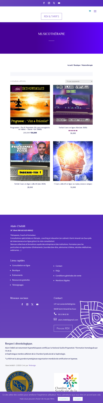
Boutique (77, 65)
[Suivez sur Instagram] (49, 3)
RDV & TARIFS (51, 16)
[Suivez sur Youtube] (59, 3)
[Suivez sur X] (54, 3)
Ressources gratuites (21, 280)
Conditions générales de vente (68, 275)
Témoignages (17, 285)
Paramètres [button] (63, 399)
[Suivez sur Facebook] (44, 3)
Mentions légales (63, 280)
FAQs (58, 270)
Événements (17, 275)
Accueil (69, 65)
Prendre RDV (63, 328)
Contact (59, 266)
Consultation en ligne (21, 265)
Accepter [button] (77, 399)
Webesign (32, 365)
